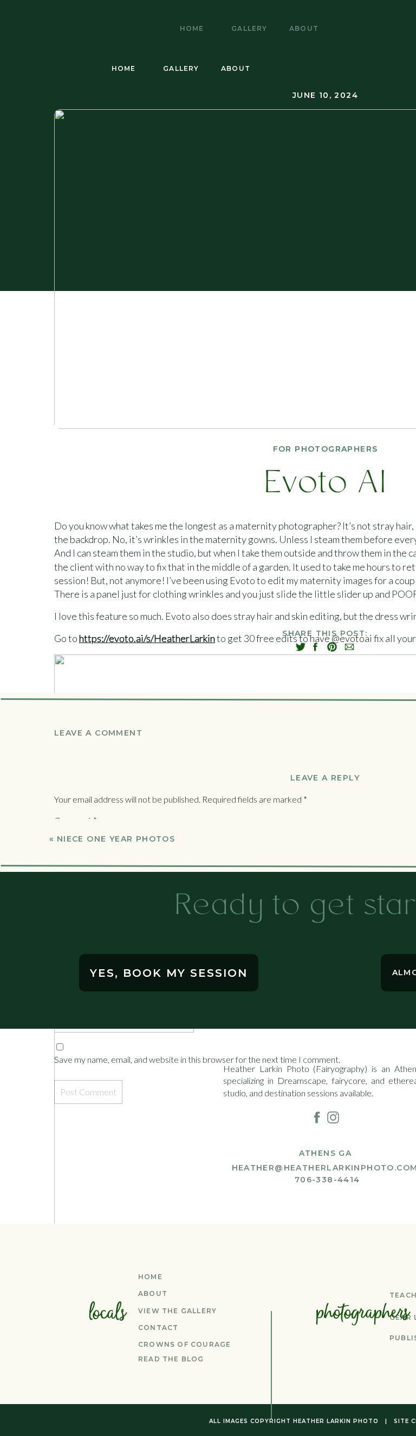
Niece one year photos (116, 839)
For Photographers (325, 449)
